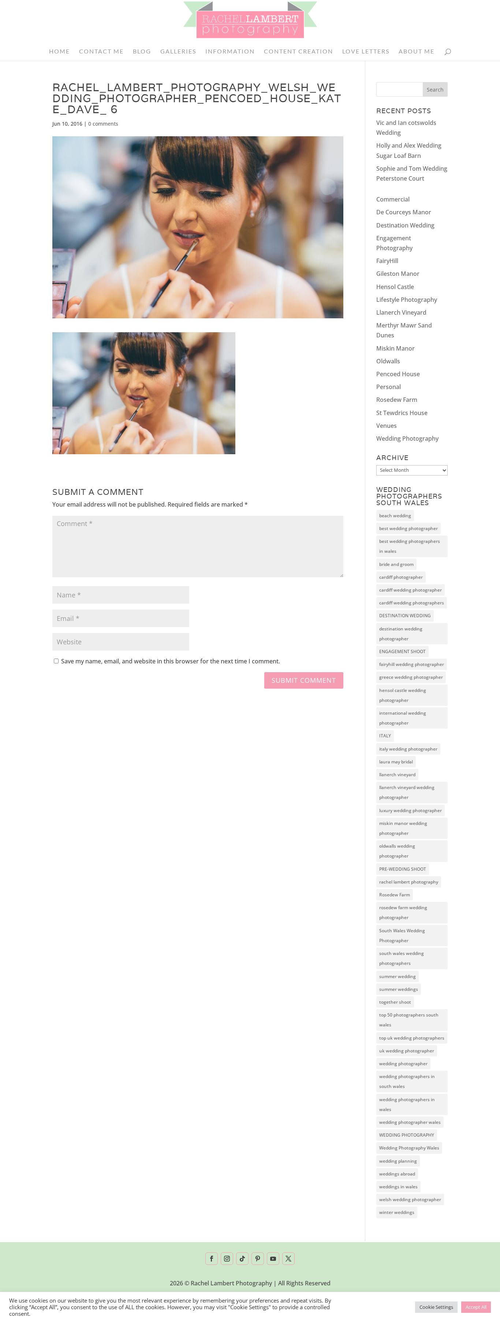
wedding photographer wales (410, 1122)
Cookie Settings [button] (436, 1307)
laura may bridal (396, 762)
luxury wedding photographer (410, 810)
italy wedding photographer (408, 749)
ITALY (385, 736)
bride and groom (396, 564)
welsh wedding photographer (410, 1199)
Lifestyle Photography (406, 300)
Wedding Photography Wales (409, 1148)
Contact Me (101, 52)
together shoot (395, 1002)
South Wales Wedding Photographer (402, 935)
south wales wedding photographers (401, 958)
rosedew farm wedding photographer (403, 912)
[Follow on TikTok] (242, 1258)
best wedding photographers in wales (409, 546)
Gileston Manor (397, 274)
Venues (386, 426)
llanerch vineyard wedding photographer (406, 792)
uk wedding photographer (406, 1051)
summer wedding (397, 976)
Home (59, 52)
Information (230, 52)
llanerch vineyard (397, 774)
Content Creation (298, 52)
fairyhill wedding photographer (411, 664)
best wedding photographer (408, 528)
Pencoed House (398, 374)
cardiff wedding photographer (410, 590)
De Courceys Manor (403, 212)
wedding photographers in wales (407, 1104)
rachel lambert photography (408, 882)
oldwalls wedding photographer (397, 851)
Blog (142, 52)
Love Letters (365, 52)
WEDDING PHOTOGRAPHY (406, 1135)
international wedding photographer (402, 718)
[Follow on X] (288, 1258)
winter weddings (396, 1212)
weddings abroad (397, 1174)
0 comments (103, 123)
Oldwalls (388, 361)
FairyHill (387, 261)
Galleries (178, 52)
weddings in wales (398, 1187)
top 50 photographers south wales (409, 1020)
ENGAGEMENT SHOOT (402, 651)
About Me (416, 52)
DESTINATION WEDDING (405, 615)
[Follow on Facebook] (211, 1258)
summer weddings (398, 989)
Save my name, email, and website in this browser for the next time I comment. (170, 661)
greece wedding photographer (411, 677)
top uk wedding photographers (411, 1038)
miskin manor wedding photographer (403, 828)
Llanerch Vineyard (401, 312)
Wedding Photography (407, 438)
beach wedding (395, 515)
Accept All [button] (476, 1307)
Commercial (393, 199)
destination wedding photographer (400, 634)
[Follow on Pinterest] (257, 1258)
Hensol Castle (395, 287)
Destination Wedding (405, 225)
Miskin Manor (395, 348)
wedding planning (398, 1161)
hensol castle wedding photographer (402, 695)
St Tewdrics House (402, 413)
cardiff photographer (401, 577)
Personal (388, 387)
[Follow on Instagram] (227, 1258)
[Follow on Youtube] (273, 1258)
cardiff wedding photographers (411, 603)
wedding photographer (403, 1063)
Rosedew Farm (396, 400)
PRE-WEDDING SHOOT (402, 869)
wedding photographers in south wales (407, 1081)
